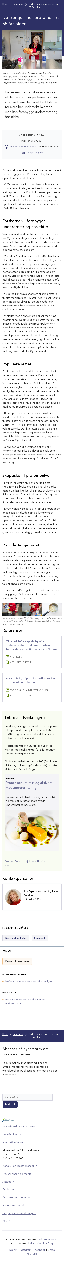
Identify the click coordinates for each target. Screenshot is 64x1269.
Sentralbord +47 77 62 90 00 (19, 1127)
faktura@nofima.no (13, 1142)
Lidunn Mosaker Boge (41, 1243)
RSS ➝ (6, 1221)
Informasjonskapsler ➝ (15, 1205)
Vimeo (51, 1250)
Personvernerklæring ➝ (16, 1197)
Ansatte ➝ (8, 1182)
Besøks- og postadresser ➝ (19, 1166)
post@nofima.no (12, 1134)
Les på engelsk (35, 153)
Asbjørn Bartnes (47, 1240)
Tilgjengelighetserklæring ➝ (19, 1213)
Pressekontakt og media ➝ (18, 1174)
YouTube (32, 1254)
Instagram (25, 1250)
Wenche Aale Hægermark (23, 147)
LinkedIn (12, 1250)
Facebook (40, 1250)
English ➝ (8, 1189)
